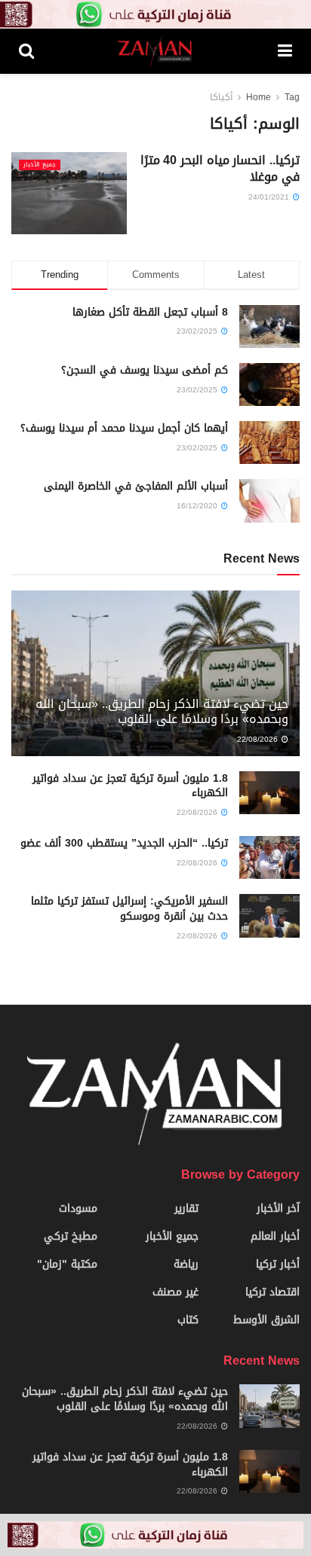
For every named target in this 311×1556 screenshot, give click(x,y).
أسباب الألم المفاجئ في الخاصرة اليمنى (136, 486)
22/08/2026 (258, 739)
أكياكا (221, 97)
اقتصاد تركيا (272, 1292)
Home (258, 97)
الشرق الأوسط (266, 1320)
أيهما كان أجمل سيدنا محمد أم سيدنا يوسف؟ (124, 428)
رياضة (186, 1264)
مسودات (78, 1208)
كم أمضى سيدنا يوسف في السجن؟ (144, 370)
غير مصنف (175, 1292)
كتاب (188, 1320)
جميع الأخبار (39, 165)
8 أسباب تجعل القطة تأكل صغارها (150, 312)
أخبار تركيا (278, 1264)
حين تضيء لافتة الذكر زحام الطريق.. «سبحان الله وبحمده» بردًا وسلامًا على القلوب (161, 711)
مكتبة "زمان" (67, 1264)
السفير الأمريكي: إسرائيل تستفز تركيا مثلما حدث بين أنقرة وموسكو (129, 908)
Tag (292, 97)
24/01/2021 (269, 197)
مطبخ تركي (70, 1236)
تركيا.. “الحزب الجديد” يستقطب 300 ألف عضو (124, 843)
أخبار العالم (275, 1236)
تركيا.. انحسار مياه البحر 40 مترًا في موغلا (220, 168)
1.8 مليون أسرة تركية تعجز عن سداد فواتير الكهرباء (130, 786)
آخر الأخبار (278, 1208)
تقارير (186, 1208)
